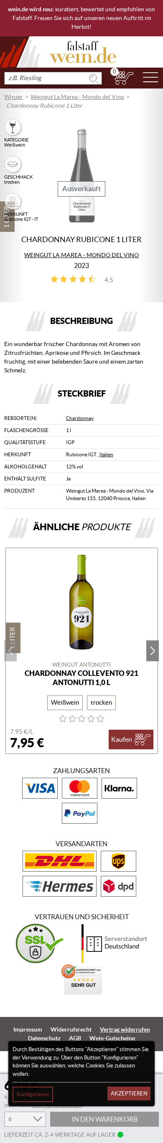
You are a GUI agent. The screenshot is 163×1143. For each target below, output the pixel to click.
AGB (75, 1038)
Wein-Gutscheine (112, 1038)
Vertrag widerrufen (125, 1029)
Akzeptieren (129, 1093)
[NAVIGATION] (150, 78)
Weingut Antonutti (81, 665)
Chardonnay (80, 418)
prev (10, 650)
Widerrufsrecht (71, 1029)
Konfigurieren (33, 1094)
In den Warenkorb (105, 1119)
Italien (106, 454)
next (152, 650)
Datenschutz (44, 1038)
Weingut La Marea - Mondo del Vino (77, 97)
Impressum (27, 1029)
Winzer (13, 97)
